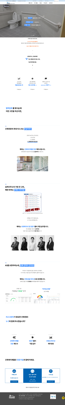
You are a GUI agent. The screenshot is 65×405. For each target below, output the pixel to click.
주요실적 (45, 3)
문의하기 (51, 3)
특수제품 (36, 3)
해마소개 (30, 3)
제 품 (41, 3)
